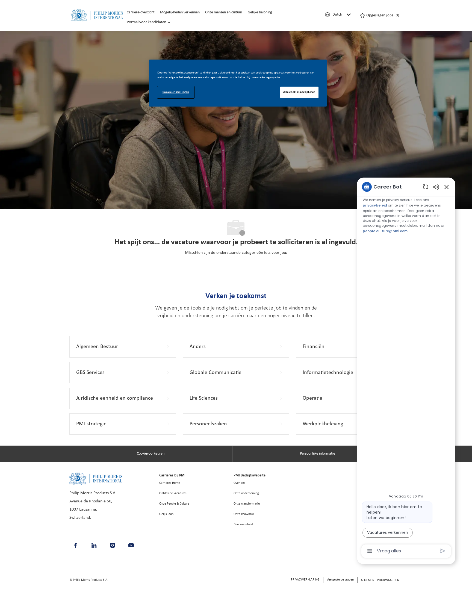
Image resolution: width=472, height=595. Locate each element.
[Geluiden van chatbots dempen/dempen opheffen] (436, 187)
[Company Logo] (96, 15)
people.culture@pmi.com (385, 230)
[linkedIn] (94, 545)
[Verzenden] (442, 550)
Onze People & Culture (174, 503)
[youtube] (131, 545)
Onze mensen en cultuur (223, 12)
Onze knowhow (244, 514)
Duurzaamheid (243, 524)
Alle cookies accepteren (299, 92)
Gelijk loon (166, 514)
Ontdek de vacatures (173, 493)
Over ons (239, 483)
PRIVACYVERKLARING (305, 579)
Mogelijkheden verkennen (180, 12)
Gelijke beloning (260, 12)
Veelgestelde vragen (340, 579)
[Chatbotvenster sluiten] (446, 187)
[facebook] (75, 545)
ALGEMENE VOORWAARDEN (380, 580)
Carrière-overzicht (141, 12)
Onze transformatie (247, 503)
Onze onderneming (246, 493)
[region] (406, 368)
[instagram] (113, 545)
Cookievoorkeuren (150, 454)
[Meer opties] (369, 551)
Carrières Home (169, 483)
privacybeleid (375, 205)
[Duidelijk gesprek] (426, 186)
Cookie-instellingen (176, 92)
